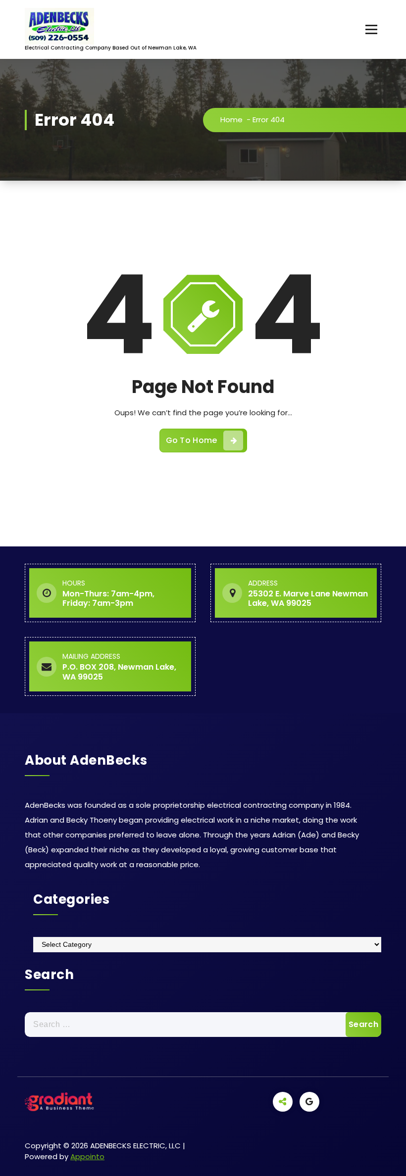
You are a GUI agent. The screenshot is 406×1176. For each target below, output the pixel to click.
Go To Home (191, 440)
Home (231, 119)
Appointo (87, 1156)
